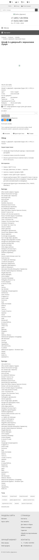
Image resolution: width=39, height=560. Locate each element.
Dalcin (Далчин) (6, 228)
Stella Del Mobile (6, 304)
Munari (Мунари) (6, 274)
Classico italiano (6, 227)
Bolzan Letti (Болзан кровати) (10, 214)
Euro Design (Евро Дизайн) (9, 238)
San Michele (4, 289)
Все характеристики (7, 105)
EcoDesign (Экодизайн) (8, 236)
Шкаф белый (13, 496)
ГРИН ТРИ (4, 326)
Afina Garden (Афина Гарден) (10, 192)
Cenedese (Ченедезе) (7, 223)
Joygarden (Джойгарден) (8, 250)
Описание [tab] (7, 133)
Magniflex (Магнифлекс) (8, 265)
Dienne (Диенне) (6, 234)
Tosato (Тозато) (6, 311)
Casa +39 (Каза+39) (7, 219)
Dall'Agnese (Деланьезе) (8, 230)
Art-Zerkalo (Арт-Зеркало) (9, 195)
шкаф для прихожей (10, 127)
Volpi (2, 318)
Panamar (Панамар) (7, 278)
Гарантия (24, 530)
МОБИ (3, 353)
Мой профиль (5, 546)
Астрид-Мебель (6, 322)
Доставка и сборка (27, 524)
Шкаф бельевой (24, 496)
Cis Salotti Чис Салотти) (8, 225)
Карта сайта (5, 521)
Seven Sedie (4, 298)
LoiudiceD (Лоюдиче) (7, 261)
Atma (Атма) (5, 199)
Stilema (3, 305)
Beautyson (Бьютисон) (8, 205)
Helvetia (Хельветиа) (7, 243)
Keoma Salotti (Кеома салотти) (10, 256)
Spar (2, 302)
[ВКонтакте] (2, 120)
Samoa (3, 287)
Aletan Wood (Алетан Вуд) (9, 194)
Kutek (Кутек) (5, 258)
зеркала (17, 503)
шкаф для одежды (24, 129)
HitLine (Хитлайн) (6, 85)
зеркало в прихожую (27, 503)
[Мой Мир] (7, 120)
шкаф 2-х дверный (13, 129)
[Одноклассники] (5, 120)
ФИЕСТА (4, 355)
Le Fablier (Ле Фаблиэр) (8, 260)
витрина (32, 496)
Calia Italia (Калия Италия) (9, 217)
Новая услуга (7, 108)
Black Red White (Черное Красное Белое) (13, 210)
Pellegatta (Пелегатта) (8, 280)
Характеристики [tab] (19, 133)
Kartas (3, 254)
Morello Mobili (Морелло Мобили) (11, 271)
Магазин (4, 518)
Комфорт (4, 331)
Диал (2, 327)
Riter (2, 285)
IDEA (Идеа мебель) (7, 247)
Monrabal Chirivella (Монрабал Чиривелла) (14, 269)
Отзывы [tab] (30, 133)
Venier (3, 315)
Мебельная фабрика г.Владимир (11, 337)
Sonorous (4, 300)
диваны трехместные (28, 499)
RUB (10, 6)
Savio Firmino (5, 294)
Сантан (3, 340)
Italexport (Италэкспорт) (8, 249)
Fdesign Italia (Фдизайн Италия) (10, 239)
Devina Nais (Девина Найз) (9, 232)
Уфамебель (5, 344)
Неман (3, 351)
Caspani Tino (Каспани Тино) (10, 221)
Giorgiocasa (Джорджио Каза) (10, 241)
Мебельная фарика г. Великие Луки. (12, 349)
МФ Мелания (5, 338)
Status (3, 307)
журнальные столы (7, 503)
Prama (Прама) (5, 282)
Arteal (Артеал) (5, 197)
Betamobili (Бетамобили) (9, 206)
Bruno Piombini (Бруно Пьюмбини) (11, 216)
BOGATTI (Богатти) (7, 212)
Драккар (3, 329)
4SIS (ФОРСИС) (6, 346)
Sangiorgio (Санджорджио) (9, 291)
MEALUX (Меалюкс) (7, 267)
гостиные (4, 499)
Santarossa (4, 293)
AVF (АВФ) (4, 201)
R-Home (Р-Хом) (6, 283)
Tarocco (3, 309)
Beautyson (4, 496)
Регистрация (27, 6)
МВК (2, 333)
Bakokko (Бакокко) (7, 203)
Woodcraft (4, 320)
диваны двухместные (15, 499)
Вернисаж (4, 324)
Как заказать (25, 521)
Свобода (4, 342)
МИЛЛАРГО (5, 357)
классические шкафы (22, 127)
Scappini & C (5, 296)
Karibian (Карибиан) (7, 252)
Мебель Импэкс (6, 335)
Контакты (24, 518)
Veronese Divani (6, 316)
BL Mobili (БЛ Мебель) (8, 208)
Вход (17, 6)
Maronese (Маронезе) (8, 263)
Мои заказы (5, 543)
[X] (10, 120)
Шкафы (10, 124)
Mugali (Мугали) (6, 272)
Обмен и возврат (26, 527)
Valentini (3, 313)
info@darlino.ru (27, 546)
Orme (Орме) (5, 276)
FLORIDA (4, 348)
